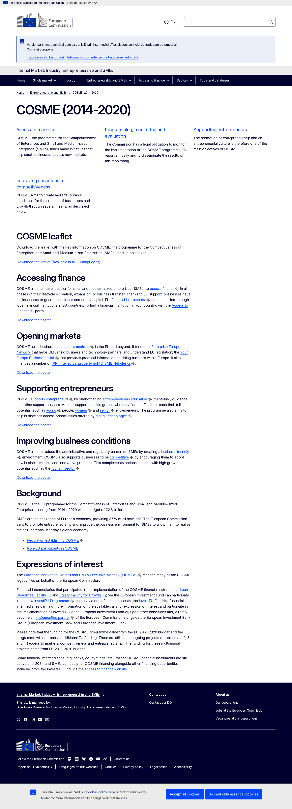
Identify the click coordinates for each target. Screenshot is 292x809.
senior (105, 410)
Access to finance (152, 80)
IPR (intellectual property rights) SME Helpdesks (91, 363)
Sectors (182, 80)
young (51, 410)
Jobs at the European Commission (240, 710)
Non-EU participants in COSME (52, 548)
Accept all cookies (185, 794)
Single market (42, 80)
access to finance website (106, 669)
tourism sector (63, 468)
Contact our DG (160, 702)
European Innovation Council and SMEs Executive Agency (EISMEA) (80, 575)
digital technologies (112, 416)
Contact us (122, 759)
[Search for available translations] (177, 289)
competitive (119, 457)
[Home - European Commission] (48, 20)
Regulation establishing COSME (53, 540)
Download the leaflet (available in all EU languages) (58, 262)
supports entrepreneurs (49, 399)
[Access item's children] (56, 80)
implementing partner (53, 617)
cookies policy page (100, 792)
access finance (162, 289)
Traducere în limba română (46, 57)
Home (21, 80)
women (81, 410)
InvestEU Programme (51, 601)
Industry (69, 80)
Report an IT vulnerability (34, 767)
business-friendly (175, 452)
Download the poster (33, 320)
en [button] (172, 22)
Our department (227, 702)
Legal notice (158, 767)
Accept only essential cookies (233, 794)
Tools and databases (215, 80)
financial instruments (128, 300)
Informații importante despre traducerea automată (102, 57)
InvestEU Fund (151, 601)
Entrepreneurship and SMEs (107, 80)
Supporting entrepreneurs (220, 129)
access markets (76, 347)
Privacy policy (133, 767)
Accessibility (183, 767)
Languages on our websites (78, 767)
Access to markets (35, 129)
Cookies (111, 767)
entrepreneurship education (124, 399)
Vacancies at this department (236, 718)
